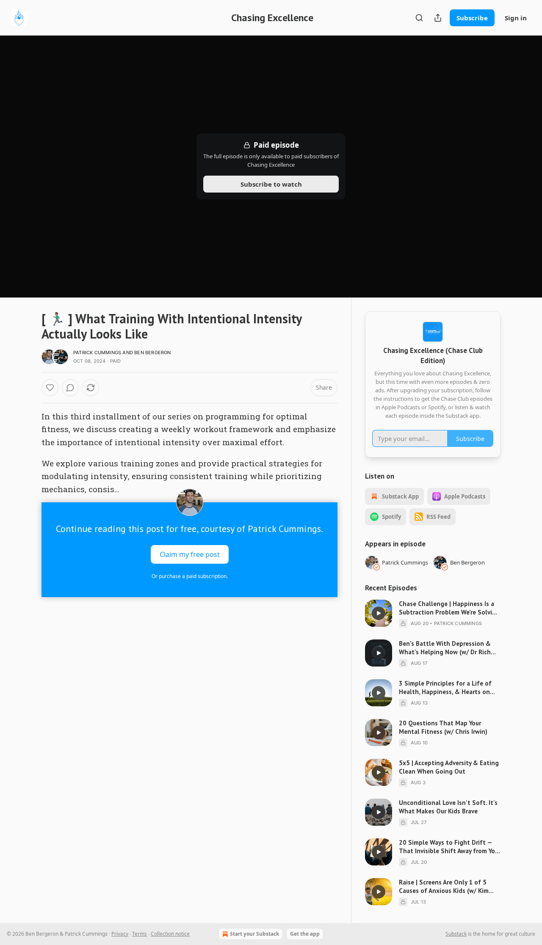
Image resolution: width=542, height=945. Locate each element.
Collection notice (170, 933)
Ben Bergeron (152, 352)
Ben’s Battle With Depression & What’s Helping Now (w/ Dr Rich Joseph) (445, 647)
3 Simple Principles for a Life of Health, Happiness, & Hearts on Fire (445, 687)
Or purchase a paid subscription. (190, 576)
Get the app (305, 933)
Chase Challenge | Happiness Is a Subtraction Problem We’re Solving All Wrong (449, 608)
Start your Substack (254, 933)
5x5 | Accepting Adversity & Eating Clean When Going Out (449, 767)
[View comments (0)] (70, 387)
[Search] (419, 17)
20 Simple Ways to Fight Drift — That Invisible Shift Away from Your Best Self (450, 846)
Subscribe (472, 18)
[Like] (49, 387)
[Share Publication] (437, 17)
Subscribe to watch (271, 184)
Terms (139, 933)
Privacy (119, 933)
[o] (378, 613)
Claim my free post (190, 554)
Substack (456, 933)
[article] (433, 613)
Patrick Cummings (97, 352)
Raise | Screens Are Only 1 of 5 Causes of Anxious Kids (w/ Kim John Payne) (444, 886)
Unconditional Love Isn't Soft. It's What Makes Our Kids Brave (448, 807)
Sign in (516, 18)
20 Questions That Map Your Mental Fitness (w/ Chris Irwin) (443, 727)
